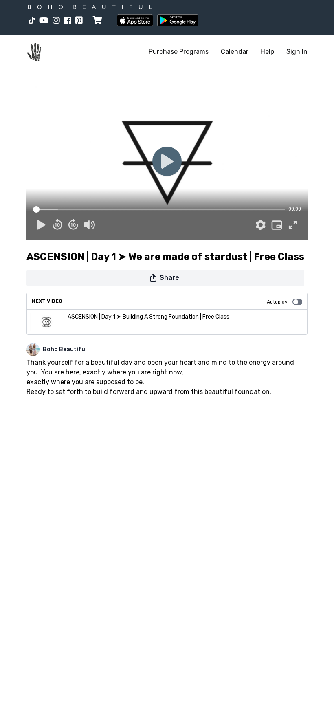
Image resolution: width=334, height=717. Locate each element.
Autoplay (277, 302)
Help (267, 51)
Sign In (297, 51)
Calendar (234, 51)
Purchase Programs (179, 51)
